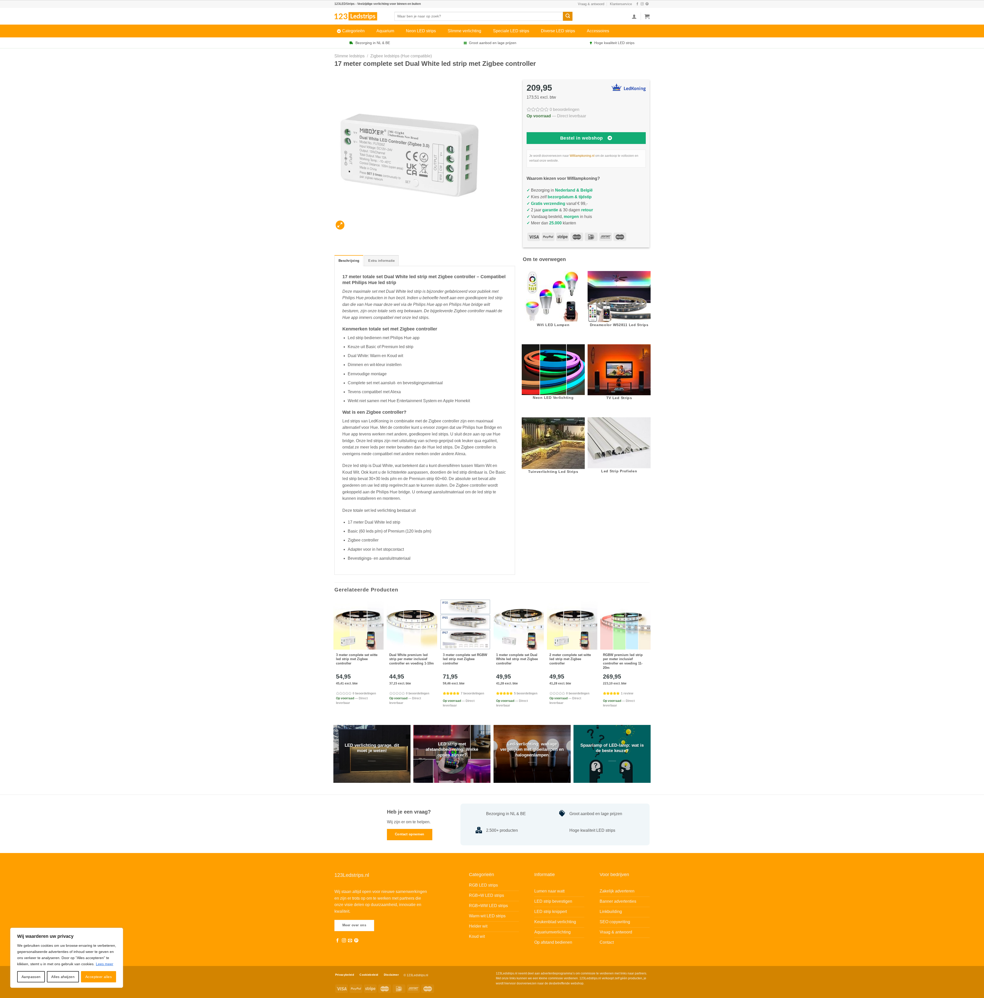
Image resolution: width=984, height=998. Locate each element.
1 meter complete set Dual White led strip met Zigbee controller (517, 659)
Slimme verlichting (464, 31)
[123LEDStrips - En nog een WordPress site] (360, 16)
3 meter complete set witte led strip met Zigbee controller (356, 659)
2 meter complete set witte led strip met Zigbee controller (570, 659)
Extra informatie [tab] (381, 261)
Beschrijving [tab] (349, 261)
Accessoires (598, 31)
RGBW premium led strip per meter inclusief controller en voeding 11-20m (623, 661)
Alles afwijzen (63, 977)
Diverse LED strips (558, 31)
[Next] (649, 658)
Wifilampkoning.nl (582, 156)
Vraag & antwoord (591, 4)
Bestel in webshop (581, 138)
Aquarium (385, 31)
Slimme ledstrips (349, 56)
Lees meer (104, 964)
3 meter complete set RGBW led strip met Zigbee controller (465, 659)
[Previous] (335, 658)
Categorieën (353, 31)
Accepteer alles (98, 977)
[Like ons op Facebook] (637, 4)
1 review (627, 693)
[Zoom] (340, 225)
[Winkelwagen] (647, 16)
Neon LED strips (421, 31)
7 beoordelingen (472, 693)
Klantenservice (621, 4)
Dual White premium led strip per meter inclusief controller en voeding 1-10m (411, 659)
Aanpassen (31, 977)
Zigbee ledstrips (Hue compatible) (401, 56)
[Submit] (567, 16)
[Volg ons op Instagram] (642, 4)
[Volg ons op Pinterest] (647, 4)
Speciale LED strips (511, 31)
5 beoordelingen (525, 693)
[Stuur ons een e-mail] (350, 940)
